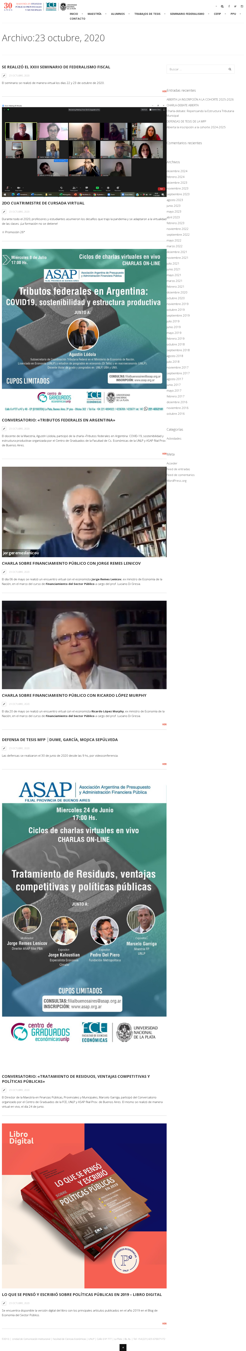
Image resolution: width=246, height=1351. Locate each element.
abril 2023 (173, 217)
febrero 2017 (175, 396)
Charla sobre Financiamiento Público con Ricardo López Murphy (74, 695)
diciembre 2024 (177, 171)
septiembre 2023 (178, 194)
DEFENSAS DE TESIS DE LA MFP (186, 121)
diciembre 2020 (177, 292)
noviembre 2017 (178, 367)
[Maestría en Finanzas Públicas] (40, 9)
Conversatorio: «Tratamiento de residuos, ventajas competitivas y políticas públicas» (76, 1079)
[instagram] (242, 6)
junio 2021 (174, 269)
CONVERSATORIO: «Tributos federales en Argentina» (58, 420)
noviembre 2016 (178, 408)
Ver (164, 91)
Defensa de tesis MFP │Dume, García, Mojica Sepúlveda (60, 739)
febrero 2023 (175, 223)
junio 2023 (174, 206)
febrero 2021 (175, 286)
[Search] (230, 69)
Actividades (174, 438)
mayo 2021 (174, 275)
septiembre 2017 (178, 373)
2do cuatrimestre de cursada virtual (43, 203)
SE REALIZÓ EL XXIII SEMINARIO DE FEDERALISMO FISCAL (56, 67)
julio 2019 (173, 321)
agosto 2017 (175, 379)
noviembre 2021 (178, 258)
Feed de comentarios (181, 475)
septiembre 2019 (178, 315)
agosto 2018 (175, 356)
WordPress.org (176, 480)
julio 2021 (173, 263)
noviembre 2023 (178, 188)
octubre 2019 (176, 310)
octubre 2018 (176, 344)
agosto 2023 (175, 200)
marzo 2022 (175, 246)
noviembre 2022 (178, 229)
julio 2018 (173, 362)
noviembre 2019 (178, 304)
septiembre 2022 (178, 234)
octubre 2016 (176, 413)
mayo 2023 (174, 211)
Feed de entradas (178, 469)
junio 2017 (174, 385)
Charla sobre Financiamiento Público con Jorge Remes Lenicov (71, 563)
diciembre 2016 (177, 402)
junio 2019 (174, 327)
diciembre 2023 (177, 182)
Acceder (172, 463)
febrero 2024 (175, 177)
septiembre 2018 (178, 350)
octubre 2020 (176, 298)
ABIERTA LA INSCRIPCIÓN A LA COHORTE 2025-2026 (200, 99)
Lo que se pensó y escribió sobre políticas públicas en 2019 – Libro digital (82, 1294)
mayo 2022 (174, 240)
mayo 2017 (174, 390)
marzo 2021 (175, 281)
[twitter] (235, 6)
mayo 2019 (174, 333)
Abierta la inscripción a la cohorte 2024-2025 (196, 127)
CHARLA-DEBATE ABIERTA (183, 105)
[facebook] (229, 6)
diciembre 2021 (177, 252)
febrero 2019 (175, 338)
